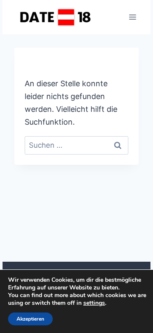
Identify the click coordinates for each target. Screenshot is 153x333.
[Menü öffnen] (132, 16)
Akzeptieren (30, 318)
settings (94, 303)
